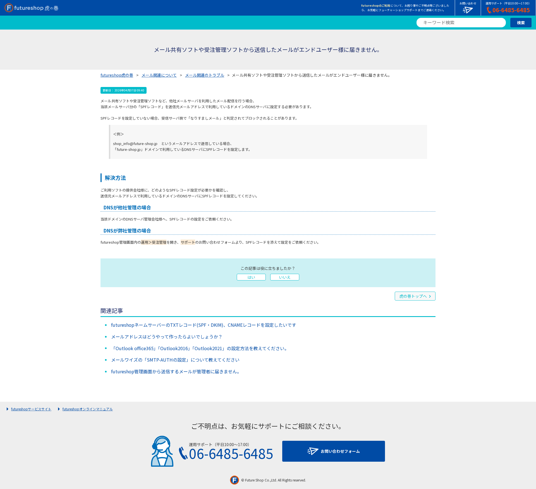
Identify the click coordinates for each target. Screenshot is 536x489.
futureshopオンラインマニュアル (88, 408)
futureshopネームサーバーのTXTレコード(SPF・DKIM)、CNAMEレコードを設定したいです (203, 324)
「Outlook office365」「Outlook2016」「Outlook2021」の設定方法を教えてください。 (200, 348)
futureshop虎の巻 (116, 75)
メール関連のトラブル (204, 75)
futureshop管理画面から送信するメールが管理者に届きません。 (176, 371)
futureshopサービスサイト (31, 408)
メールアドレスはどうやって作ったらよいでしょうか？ (166, 336)
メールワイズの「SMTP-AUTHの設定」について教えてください (175, 359)
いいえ (285, 277)
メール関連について (159, 75)
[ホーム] (31, 8)
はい (251, 277)
